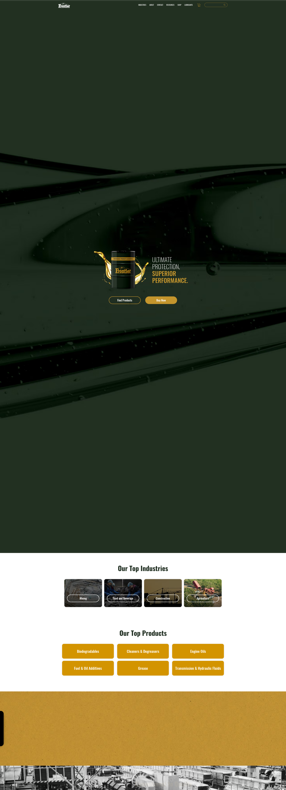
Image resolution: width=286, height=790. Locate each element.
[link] (199, 5)
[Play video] (98, 728)
